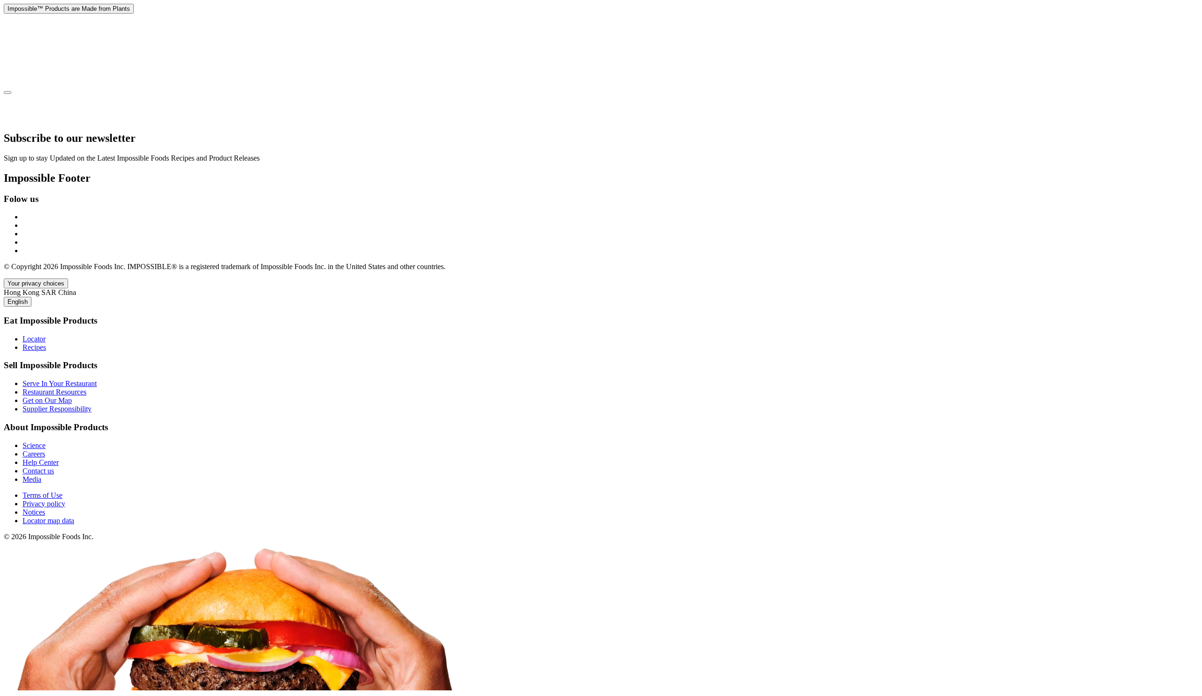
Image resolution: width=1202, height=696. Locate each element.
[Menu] (7, 92)
